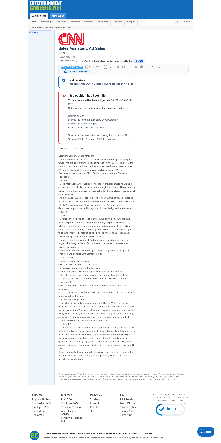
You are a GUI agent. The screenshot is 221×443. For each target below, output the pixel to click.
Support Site (39, 411)
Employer (67, 394)
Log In (187, 22)
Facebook (96, 407)
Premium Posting (71, 407)
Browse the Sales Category (82, 123)
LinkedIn (95, 403)
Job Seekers (39, 16)
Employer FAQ (40, 407)
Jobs (34, 22)
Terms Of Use (127, 403)
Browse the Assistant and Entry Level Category (93, 119)
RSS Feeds (126, 399)
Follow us (96, 394)
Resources (103, 22)
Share (35, 32)
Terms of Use (88, 374)
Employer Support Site (71, 419)
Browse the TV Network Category (86, 127)
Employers (58, 16)
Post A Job (67, 399)
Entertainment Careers (46, 6)
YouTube (95, 399)
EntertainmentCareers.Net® (57, 437)
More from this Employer (94, 61)
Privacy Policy (128, 407)
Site (122, 394)
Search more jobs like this (121, 61)
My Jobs (61, 22)
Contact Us (38, 415)
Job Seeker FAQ (41, 403)
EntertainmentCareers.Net (74, 433)
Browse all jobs (76, 115)
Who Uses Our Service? (69, 412)
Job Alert (117, 22)
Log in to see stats (80, 71)
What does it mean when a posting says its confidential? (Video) (100, 83)
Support (131, 22)
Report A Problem (42, 399)
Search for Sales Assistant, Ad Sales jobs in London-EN (97, 135)
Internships (47, 22)
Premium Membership (82, 22)
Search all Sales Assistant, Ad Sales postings (92, 139)
